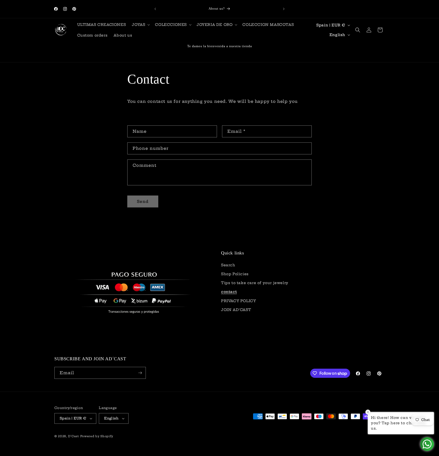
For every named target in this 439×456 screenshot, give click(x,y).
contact (229, 291)
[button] (140, 24)
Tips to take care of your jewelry (254, 283)
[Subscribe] (140, 373)
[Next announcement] (283, 9)
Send (143, 201)
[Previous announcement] (155, 9)
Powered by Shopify (97, 436)
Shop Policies (235, 274)
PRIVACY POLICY (238, 300)
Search (228, 265)
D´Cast (73, 436)
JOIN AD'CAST (236, 309)
